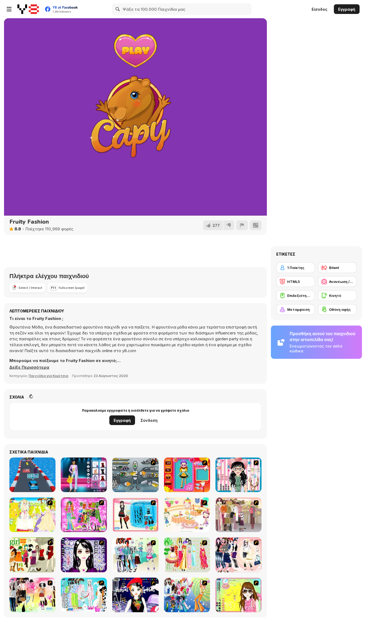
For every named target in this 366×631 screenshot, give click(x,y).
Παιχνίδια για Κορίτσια (48, 376)
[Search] (118, 9)
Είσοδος (319, 9)
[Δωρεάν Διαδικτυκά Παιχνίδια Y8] (28, 9)
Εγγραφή (346, 9)
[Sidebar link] (9, 9)
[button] (29, 367)
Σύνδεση (149, 420)
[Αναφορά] (242, 225)
